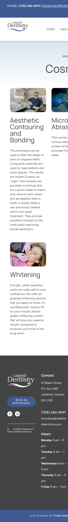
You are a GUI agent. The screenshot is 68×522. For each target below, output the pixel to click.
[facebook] (9, 414)
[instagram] (17, 414)
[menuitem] (48, 29)
